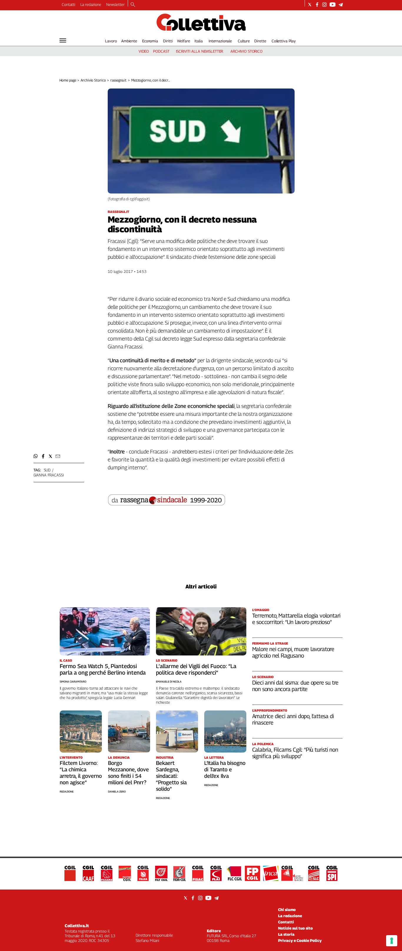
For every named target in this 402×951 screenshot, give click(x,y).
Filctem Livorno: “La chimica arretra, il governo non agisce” (81, 772)
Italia (198, 41)
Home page (67, 80)
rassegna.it (118, 80)
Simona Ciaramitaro (73, 681)
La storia (286, 934)
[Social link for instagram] (324, 4)
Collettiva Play (284, 41)
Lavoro (111, 41)
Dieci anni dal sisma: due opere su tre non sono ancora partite (295, 685)
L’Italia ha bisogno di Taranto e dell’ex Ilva (224, 769)
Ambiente (129, 41)
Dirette (260, 41)
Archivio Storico (93, 80)
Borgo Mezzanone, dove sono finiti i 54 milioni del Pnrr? (128, 772)
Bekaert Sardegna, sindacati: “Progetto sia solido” (171, 776)
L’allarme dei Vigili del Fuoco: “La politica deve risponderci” (196, 669)
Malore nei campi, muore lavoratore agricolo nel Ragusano (293, 652)
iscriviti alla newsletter (199, 51)
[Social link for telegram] (340, 4)
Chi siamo (287, 909)
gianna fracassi (49, 475)
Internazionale (220, 41)
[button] (36, 456)
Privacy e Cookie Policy (300, 940)
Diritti (167, 41)
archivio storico (246, 51)
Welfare (183, 41)
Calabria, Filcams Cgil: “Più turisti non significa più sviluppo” (295, 752)
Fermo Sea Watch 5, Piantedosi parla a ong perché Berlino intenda (103, 669)
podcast (161, 51)
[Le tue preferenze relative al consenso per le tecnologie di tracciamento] (391, 940)
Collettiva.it (77, 925)
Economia (150, 41)
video (144, 51)
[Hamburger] (62, 40)
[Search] (133, 5)
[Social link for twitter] (310, 4)
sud (47, 470)
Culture (244, 41)
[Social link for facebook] (317, 4)
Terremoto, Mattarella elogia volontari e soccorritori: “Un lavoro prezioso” (296, 618)
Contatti (68, 4)
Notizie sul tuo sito (295, 928)
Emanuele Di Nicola (169, 681)
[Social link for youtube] (332, 4)
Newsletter (115, 4)
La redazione (90, 4)
